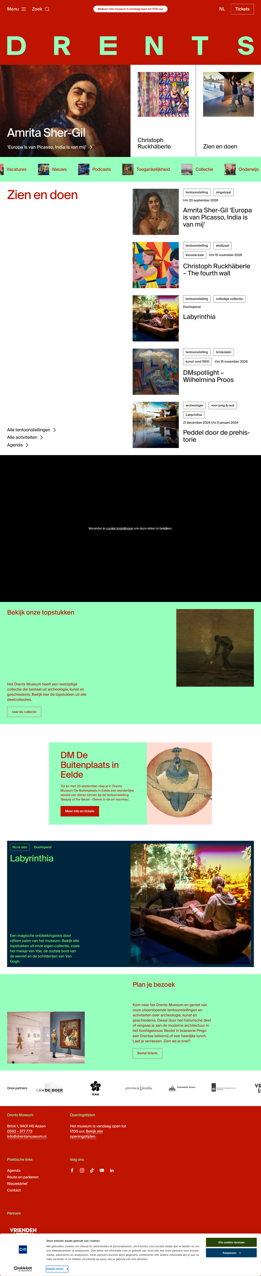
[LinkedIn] (112, 1170)
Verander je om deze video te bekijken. (130, 528)
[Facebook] (72, 1170)
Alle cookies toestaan (231, 1242)
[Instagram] (82, 1170)
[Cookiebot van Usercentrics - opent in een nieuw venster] (23, 1269)
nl (222, 9)
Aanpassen (229, 1252)
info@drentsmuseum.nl (27, 1136)
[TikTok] (92, 1170)
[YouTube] (102, 1170)
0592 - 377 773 (19, 1131)
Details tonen (55, 1268)
